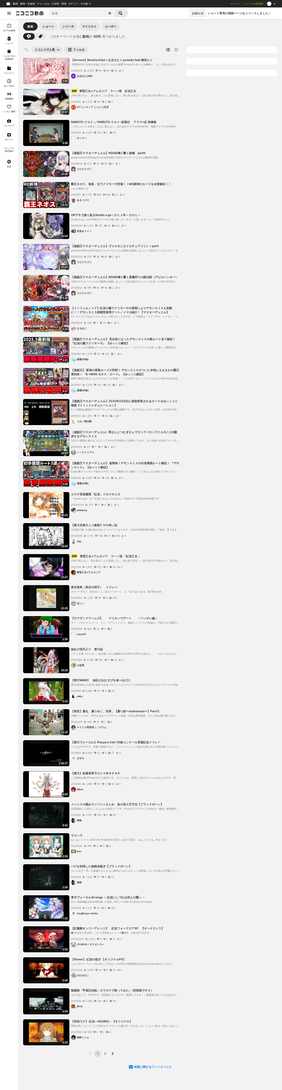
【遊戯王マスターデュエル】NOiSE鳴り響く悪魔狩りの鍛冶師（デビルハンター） (124, 277)
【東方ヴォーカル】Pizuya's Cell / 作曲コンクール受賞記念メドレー (116, 742)
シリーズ (68, 26)
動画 (15, 3)
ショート (48, 26)
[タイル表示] (176, 49)
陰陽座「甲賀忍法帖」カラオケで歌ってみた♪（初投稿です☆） (112, 990)
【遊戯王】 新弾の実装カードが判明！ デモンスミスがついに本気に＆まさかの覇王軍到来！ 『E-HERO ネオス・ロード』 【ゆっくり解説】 (125, 372)
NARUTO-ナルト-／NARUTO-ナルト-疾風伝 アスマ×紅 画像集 (113, 122)
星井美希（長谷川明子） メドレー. (94, 587)
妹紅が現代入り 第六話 (87, 649)
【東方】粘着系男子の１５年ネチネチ (95, 773)
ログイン (235, 3)
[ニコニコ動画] (30, 13)
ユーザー (110, 26)
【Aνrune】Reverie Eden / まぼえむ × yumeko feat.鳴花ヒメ (112, 60)
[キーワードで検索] (29, 36)
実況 (64, 3)
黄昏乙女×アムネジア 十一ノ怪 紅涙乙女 (104, 91)
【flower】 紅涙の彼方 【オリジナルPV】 (98, 959)
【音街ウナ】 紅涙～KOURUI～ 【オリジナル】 (101, 1021)
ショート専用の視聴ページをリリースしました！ (239, 13)
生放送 (31, 3)
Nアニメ (73, 3)
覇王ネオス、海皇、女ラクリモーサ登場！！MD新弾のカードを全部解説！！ (121, 184)
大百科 (55, 3)
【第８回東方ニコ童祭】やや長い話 (94, 525)
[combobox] (82, 13)
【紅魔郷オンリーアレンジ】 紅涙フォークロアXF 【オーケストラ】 (117, 928)
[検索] (121, 13)
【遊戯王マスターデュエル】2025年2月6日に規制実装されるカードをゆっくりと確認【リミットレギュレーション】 (124, 403)
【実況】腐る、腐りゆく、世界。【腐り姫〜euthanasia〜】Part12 (115, 711)
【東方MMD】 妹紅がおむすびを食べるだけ (100, 680)
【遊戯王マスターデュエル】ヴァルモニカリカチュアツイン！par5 (115, 246)
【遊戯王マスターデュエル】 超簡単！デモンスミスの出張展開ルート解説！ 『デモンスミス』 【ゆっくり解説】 (125, 465)
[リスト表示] (168, 49)
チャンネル (43, 3)
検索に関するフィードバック (153, 1066)
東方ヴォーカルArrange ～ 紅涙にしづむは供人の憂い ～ (108, 897)
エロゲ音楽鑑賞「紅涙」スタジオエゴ (95, 494)
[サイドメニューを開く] (9, 13)
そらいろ (77, 835)
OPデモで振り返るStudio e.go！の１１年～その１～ (105, 215)
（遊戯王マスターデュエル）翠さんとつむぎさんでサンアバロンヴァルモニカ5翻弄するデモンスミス (124, 434)
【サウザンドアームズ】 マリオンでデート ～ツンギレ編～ (114, 618)
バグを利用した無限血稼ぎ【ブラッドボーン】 (101, 866)
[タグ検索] (40, 36)
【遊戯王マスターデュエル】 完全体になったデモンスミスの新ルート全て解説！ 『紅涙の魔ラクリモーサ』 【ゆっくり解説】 (123, 341)
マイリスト (89, 26)
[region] (9, 554)
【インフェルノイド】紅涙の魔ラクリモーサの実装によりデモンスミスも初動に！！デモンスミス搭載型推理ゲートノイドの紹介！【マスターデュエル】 (121, 310)
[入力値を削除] (110, 13)
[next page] (112, 1053)
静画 (22, 3)
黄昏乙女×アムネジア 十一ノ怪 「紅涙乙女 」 (106, 556)
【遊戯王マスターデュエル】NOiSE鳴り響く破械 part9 (108, 153)
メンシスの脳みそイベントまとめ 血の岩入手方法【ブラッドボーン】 (117, 804)
